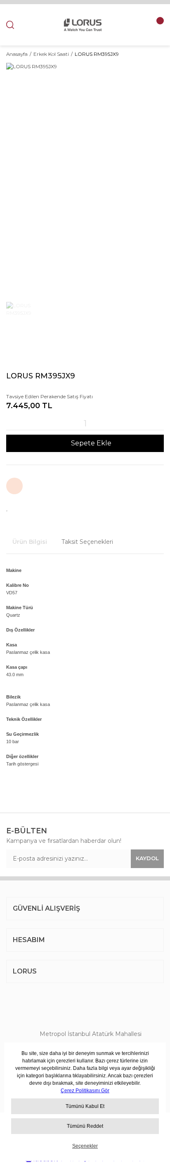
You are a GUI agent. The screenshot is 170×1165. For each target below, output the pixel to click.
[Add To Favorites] (7, 507)
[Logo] (82, 24)
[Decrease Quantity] (10, 423)
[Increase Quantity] (160, 423)
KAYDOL (147, 858)
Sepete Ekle (91, 443)
